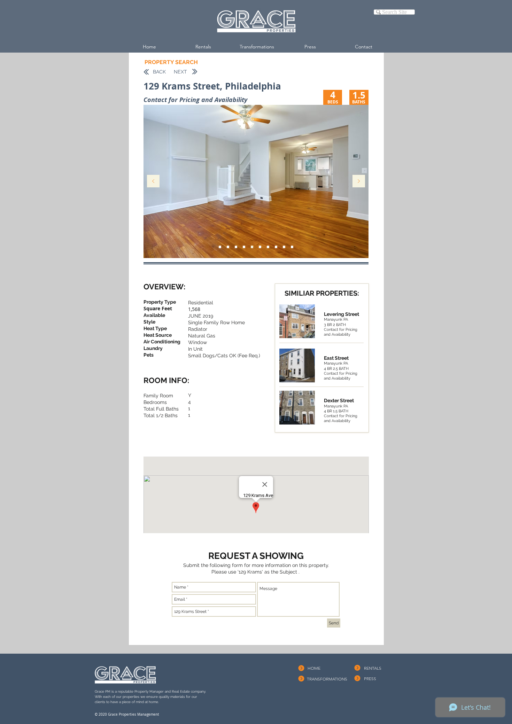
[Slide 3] (244, 247)
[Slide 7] (268, 247)
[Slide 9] (220, 247)
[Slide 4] (228, 247)
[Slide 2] (252, 247)
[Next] (358, 181)
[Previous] (153, 181)
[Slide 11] (236, 247)
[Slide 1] (292, 247)
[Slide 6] (260, 247)
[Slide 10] (284, 247)
